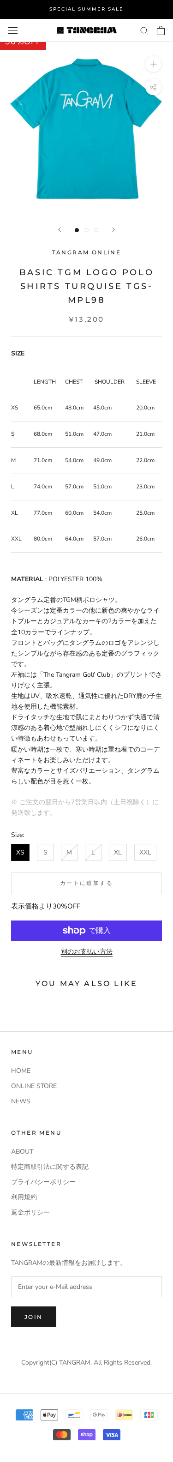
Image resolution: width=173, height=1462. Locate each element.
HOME (20, 1070)
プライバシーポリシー (43, 1182)
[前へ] (59, 230)
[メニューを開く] (13, 30)
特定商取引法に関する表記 (50, 1166)
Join (33, 1316)
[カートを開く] (161, 30)
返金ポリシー (30, 1212)
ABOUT (22, 1151)
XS (20, 852)
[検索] (144, 30)
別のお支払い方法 (87, 951)
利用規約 (24, 1197)
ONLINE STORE (34, 1086)
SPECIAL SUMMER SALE (86, 9)
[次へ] (113, 230)
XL (118, 852)
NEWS (20, 1101)
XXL (145, 852)
